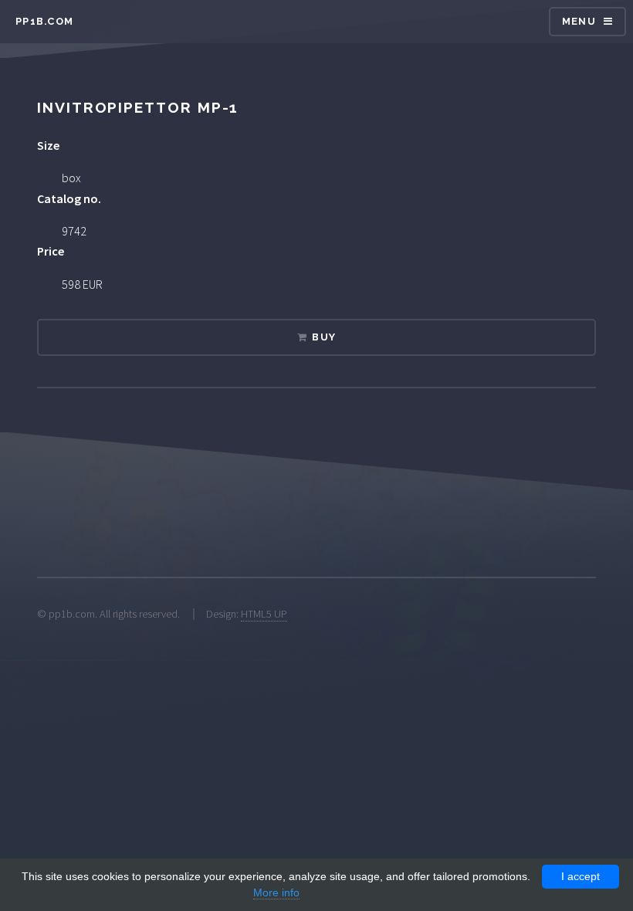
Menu (579, 21)
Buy (324, 337)
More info (276, 892)
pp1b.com (44, 21)
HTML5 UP (264, 614)
